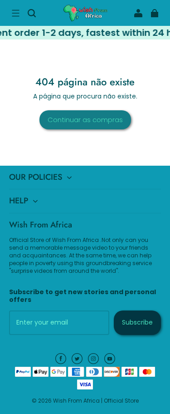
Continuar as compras (85, 119)
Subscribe (137, 322)
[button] (15, 13)
